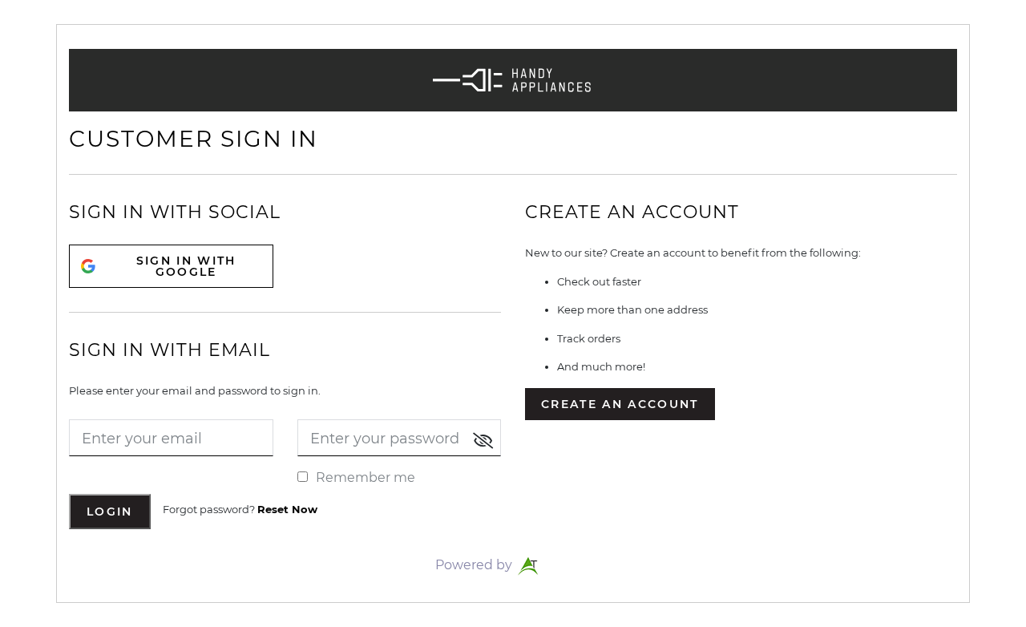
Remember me (365, 477)
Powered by (475, 564)
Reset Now (287, 509)
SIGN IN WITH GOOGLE (186, 266)
